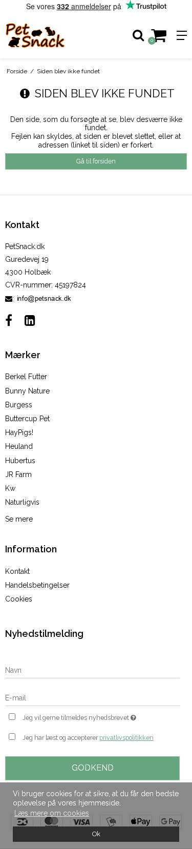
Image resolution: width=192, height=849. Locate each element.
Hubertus (20, 461)
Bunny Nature (27, 391)
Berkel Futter (26, 376)
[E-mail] (92, 698)
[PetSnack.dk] (48, 35)
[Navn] (92, 670)
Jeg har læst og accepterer (88, 737)
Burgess (18, 405)
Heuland (19, 446)
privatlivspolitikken (126, 737)
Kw (10, 488)
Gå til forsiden (96, 161)
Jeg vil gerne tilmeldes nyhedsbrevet (89, 715)
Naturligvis (22, 502)
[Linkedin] (30, 320)
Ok (96, 834)
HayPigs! (19, 432)
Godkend (93, 768)
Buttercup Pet (27, 419)
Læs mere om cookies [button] (51, 813)
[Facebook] (8, 320)
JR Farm (18, 474)
